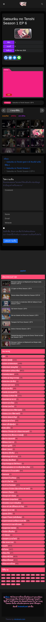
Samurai (5, 474)
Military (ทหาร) (8, 442)
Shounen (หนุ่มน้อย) (10, 499)
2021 (3, 584)
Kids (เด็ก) (6, 428)
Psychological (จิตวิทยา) (11, 464)
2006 (18, 578)
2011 (42, 578)
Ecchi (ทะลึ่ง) (7, 388)
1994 (8, 575)
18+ (3, 356)
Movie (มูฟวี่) (7, 446)
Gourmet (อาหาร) (9, 399)
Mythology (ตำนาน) (10, 456)
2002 (42, 575)
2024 (18, 584)
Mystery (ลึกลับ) (8, 453)
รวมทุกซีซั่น (15, 110)
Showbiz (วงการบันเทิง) (11, 503)
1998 (23, 575)
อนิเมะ (7, 597)
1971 (3, 575)
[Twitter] (10, 58)
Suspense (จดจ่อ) (9, 528)
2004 (8, 578)
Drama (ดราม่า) (8, 385)
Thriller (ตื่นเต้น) (8, 531)
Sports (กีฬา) (7, 514)
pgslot (23, 271)
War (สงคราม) (7, 542)
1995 (13, 575)
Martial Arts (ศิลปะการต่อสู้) (12, 435)
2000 (32, 575)
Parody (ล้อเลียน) (9, 460)
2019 (37, 581)
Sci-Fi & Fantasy (8, 485)
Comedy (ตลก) (8, 374)
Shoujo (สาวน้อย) (9, 496)
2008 (27, 578)
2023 (13, 584)
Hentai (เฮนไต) (8, 406)
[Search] (42, 4)
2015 (18, 581)
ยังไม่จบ (5, 549)
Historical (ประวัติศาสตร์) (12, 410)
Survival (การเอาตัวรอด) (11, 524)
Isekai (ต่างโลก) (8, 421)
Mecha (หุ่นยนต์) (8, 438)
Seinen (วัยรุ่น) (8, 492)
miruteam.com (19, 619)
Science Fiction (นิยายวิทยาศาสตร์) (16, 489)
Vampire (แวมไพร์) (9, 539)
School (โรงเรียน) (9, 478)
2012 (3, 581)
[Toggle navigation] (4, 4)
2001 (37, 575)
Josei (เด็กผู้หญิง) (9, 424)
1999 (27, 575)
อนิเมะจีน (6, 553)
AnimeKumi (23, 606)
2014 (13, 581)
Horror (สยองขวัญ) (9, 417)
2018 (32, 581)
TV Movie (6, 535)
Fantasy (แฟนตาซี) (9, 396)
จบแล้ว (5, 546)
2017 (27, 581)
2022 (8, 584)
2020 (42, 581)
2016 (23, 581)
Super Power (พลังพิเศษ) (12, 517)
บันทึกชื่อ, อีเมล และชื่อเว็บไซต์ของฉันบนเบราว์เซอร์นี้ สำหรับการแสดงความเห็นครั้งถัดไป (22, 232)
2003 (3, 578)
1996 (18, 575)
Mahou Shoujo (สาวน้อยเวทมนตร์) (15, 431)
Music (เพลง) (7, 449)
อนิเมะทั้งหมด (7, 560)
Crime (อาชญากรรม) (10, 378)
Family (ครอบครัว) (9, 392)
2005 (13, 578)
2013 (8, 581)
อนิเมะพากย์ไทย (8, 564)
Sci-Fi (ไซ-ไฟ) (7, 481)
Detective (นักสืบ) (9, 381)
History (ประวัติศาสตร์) (11, 413)
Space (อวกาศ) (8, 510)
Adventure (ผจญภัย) (10, 367)
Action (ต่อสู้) (7, 360)
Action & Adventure (9, 363)
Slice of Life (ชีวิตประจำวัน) (13, 506)
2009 (32, 578)
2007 (23, 578)
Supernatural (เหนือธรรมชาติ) (14, 521)
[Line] (19, 58)
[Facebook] (6, 58)
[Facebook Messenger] (15, 58)
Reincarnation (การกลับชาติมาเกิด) (16, 467)
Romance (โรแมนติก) (10, 471)
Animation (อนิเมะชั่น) (10, 371)
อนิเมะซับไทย (7, 556)
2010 (37, 578)
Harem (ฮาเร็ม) (8, 403)
